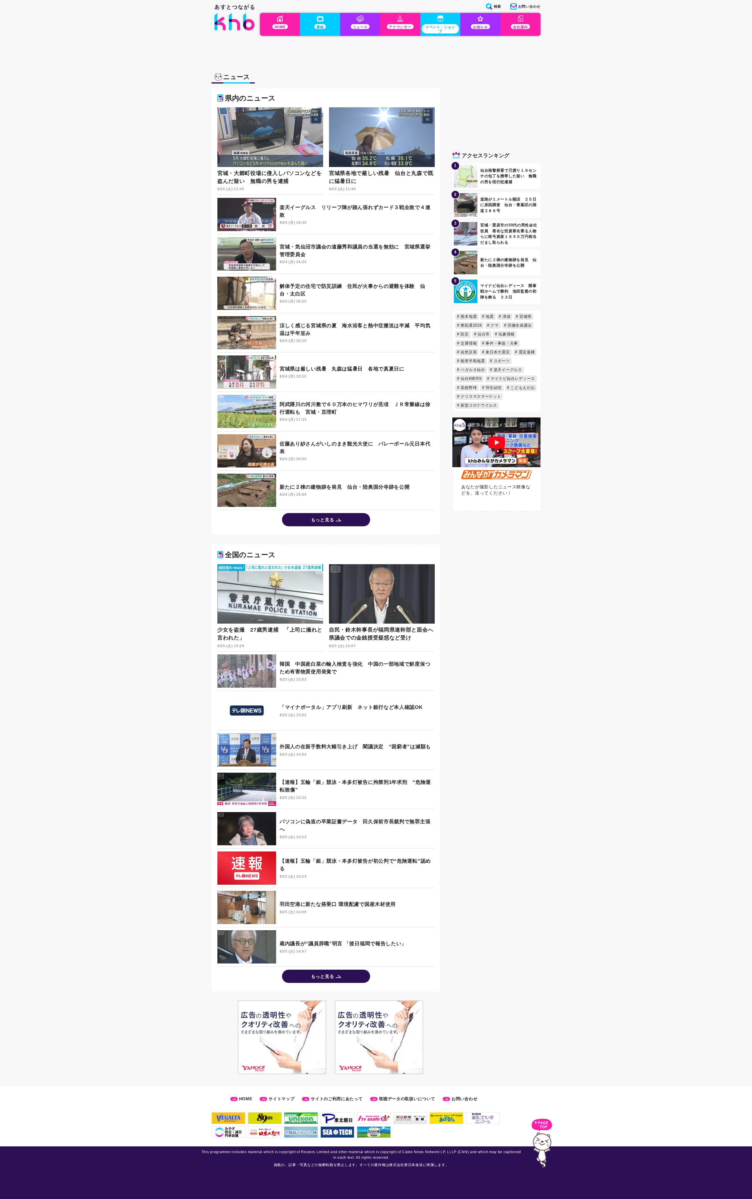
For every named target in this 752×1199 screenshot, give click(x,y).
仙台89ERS (470, 378)
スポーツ (501, 361)
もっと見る (322, 519)
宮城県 (525, 316)
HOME (245, 1098)
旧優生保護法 (519, 325)
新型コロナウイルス (478, 405)
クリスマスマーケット (480, 396)
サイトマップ (281, 1098)
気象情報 (506, 334)
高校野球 (468, 387)
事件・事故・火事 (501, 343)
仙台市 (483, 334)
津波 (506, 316)
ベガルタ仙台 (472, 370)
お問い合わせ (464, 1098)
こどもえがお (522, 387)
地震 (489, 316)
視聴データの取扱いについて (407, 1098)
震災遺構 (526, 352)
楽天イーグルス (507, 370)
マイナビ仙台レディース (512, 378)
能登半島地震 (472, 361)
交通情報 (468, 343)
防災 (464, 334)
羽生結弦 (493, 387)
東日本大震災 (497, 352)
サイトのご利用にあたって (336, 1098)
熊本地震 (468, 316)
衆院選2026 (470, 325)
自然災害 (468, 352)
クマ (494, 325)
